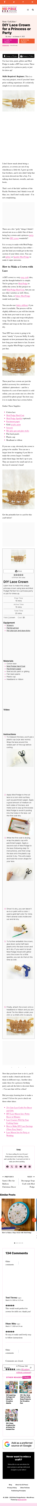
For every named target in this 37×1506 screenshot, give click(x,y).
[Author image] (3, 36)
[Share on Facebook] (4, 2)
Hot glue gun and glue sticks (17, 430)
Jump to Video (28, 56)
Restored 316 (22, 1499)
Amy (9, 36)
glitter (8, 257)
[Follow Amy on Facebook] (7, 1167)
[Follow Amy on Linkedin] (25, 1167)
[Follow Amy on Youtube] (21, 1167)
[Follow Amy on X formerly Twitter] (12, 1167)
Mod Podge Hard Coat (15, 289)
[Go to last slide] (2, 1220)
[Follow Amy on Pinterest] (30, 1167)
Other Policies (25, 1487)
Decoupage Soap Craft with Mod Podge (28, 1182)
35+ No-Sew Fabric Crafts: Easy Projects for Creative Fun (25, 1399)
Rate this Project (25, 41)
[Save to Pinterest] (23, 2)
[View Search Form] (33, 10)
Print (19, 571)
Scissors (9, 427)
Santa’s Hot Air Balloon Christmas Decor (9, 1182)
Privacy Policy (12, 1487)
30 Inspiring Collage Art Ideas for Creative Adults (10, 1399)
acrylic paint (16, 424)
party (31, 235)
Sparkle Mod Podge (21, 257)
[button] (3, 45)
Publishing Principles (18, 1490)
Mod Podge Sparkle (14, 418)
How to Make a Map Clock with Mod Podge (16, 1232)
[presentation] (18, 1215)
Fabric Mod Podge (22, 296)
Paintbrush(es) (13, 628)
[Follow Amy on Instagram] (16, 1167)
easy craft (25, 277)
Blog (10, 1484)
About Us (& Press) (21, 1484)
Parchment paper (13, 421)
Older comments (10, 1263)
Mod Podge (23, 283)
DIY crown (14, 238)
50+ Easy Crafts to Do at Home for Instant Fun (10, 1426)
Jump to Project (7, 41)
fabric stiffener (22, 305)
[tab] (14, 1243)
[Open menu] (28, 9)
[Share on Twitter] (14, 2)
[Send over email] (32, 2)
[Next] (34, 1220)
